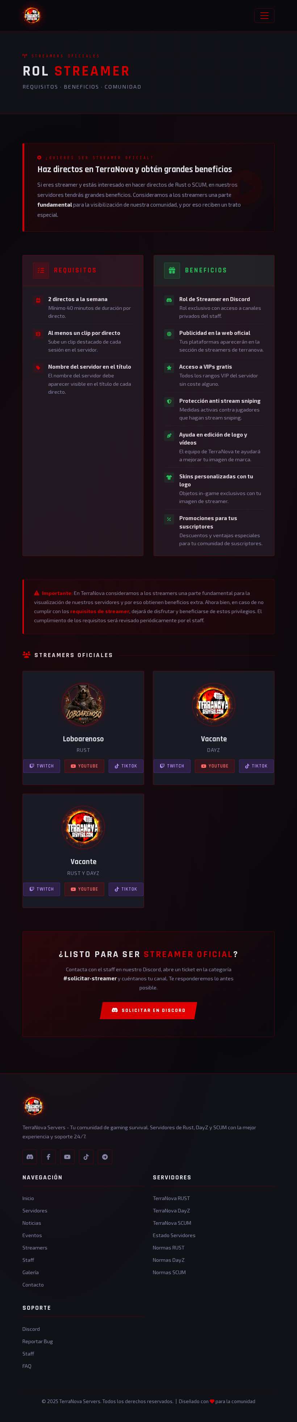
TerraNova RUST (171, 1198)
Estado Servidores (174, 1235)
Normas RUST (169, 1247)
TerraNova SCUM (172, 1223)
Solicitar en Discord (154, 1010)
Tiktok (129, 766)
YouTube (88, 766)
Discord (31, 1329)
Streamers (34, 1247)
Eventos (32, 1235)
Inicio (28, 1198)
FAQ (27, 1366)
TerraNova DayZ (171, 1210)
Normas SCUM (169, 1272)
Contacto (33, 1284)
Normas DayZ (169, 1260)
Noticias (31, 1223)
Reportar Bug (37, 1341)
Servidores (34, 1210)
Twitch (45, 766)
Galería (30, 1272)
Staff (28, 1260)
